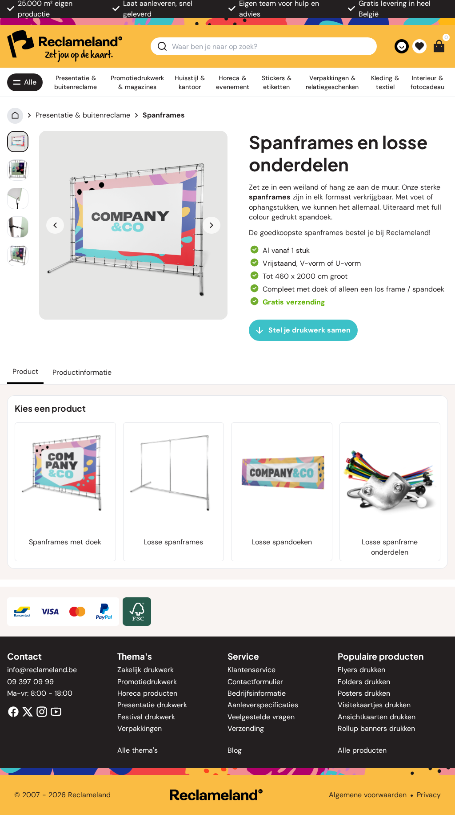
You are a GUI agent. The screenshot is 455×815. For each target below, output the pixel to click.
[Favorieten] (419, 46)
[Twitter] (27, 711)
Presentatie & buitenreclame (83, 115)
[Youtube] (56, 711)
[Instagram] (42, 711)
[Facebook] (13, 711)
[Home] (15, 115)
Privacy (429, 794)
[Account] (402, 46)
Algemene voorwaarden (368, 794)
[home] (64, 46)
